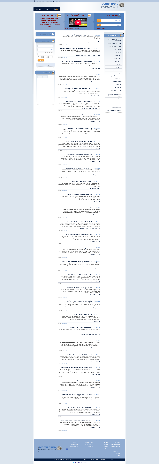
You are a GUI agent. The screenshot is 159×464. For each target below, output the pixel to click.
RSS (119, 455)
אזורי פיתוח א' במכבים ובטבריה (83, 314)
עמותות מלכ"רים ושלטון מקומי (114, 95)
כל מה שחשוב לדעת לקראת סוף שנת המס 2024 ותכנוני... (75, 48)
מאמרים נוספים (63, 436)
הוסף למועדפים (40, 1)
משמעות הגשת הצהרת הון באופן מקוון (81, 341)
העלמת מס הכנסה (89, 444)
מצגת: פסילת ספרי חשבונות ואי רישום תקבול (79, 234)
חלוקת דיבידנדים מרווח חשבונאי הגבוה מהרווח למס (77, 208)
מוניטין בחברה (74, 444)
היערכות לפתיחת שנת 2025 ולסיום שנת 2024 (79, 35)
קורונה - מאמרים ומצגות (114, 46)
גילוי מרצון (118, 67)
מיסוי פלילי (118, 64)
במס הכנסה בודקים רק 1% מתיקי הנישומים (79, 381)
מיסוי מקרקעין (117, 55)
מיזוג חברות (90, 446)
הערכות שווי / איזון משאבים (113, 76)
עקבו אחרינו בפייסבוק (73, 449)
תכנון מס (106, 442)
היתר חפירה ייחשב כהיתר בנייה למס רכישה (79, 128)
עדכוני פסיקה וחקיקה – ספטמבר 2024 (81, 327)
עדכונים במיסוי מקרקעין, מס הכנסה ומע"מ (79, 221)
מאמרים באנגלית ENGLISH (113, 110)
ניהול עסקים (118, 79)
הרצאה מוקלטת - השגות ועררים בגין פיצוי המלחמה (77, 248)
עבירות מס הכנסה (89, 442)
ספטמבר (45, 77)
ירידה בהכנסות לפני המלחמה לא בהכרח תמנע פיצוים (76, 421)
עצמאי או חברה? (116, 81)
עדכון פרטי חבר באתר (44, 65)
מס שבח (106, 446)
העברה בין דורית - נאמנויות (114, 43)
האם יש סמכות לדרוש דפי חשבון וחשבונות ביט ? (78, 88)
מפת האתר (117, 453)
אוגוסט (51, 77)
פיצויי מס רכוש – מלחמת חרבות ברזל (114, 40)
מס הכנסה (118, 52)
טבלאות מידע (117, 102)
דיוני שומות (75, 442)
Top (56, 9)
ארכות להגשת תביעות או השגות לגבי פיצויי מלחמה (77, 261)
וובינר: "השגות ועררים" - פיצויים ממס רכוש (79, 354)
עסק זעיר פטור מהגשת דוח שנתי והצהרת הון (79, 141)
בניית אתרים (83, 462)
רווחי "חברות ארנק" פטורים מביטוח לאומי (79, 154)
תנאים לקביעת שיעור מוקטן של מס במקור (80, 194)
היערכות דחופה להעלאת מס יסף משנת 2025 (79, 168)
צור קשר (38, 9)
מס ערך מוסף (117, 61)
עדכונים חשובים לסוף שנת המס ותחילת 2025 (79, 101)
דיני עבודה (118, 84)
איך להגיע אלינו (117, 451)
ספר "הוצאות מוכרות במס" (114, 99)
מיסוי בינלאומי (117, 58)
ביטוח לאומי (118, 87)
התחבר (117, 1)
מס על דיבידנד (105, 449)
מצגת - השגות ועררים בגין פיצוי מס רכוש (80, 274)
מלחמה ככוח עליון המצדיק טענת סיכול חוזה (79, 301)
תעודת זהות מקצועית (117, 444)
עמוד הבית (117, 442)
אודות (47, 9)
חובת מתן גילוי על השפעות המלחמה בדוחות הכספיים (76, 367)
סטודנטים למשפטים (115, 105)
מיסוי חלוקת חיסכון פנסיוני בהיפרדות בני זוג (79, 407)
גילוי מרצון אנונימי (74, 446)
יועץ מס (119, 73)
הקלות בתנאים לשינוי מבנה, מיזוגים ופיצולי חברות (77, 115)
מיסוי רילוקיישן (117, 70)
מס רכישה (106, 444)
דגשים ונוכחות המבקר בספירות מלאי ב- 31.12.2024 (77, 61)
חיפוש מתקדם (101, 28)
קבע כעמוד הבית (50, 1)
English (58, 1)
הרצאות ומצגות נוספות (72, 28)
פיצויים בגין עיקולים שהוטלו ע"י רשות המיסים (79, 288)
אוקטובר (40, 77)
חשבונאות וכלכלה (116, 108)
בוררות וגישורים (117, 49)
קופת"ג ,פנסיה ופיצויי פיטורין (115, 91)
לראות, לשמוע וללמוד (117, 446)
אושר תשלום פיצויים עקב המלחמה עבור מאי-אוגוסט (76, 394)
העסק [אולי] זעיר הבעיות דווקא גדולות (81, 75)
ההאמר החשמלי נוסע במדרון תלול (82, 181)
